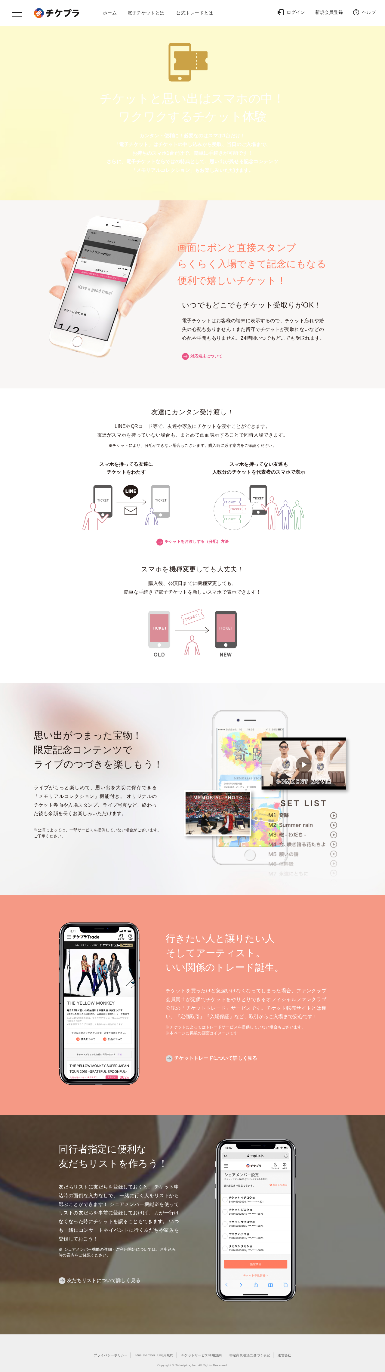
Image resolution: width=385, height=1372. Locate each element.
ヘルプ (369, 12)
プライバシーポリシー (111, 1355)
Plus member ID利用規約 (154, 1355)
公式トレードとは (194, 12)
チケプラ (57, 13)
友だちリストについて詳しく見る (103, 1280)
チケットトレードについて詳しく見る (215, 1058)
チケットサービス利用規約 (201, 1355)
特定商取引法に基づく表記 (249, 1355)
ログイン (296, 12)
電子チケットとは (146, 12)
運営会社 (284, 1355)
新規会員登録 (329, 12)
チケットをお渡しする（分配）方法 (197, 541)
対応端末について (206, 356)
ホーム (110, 12)
